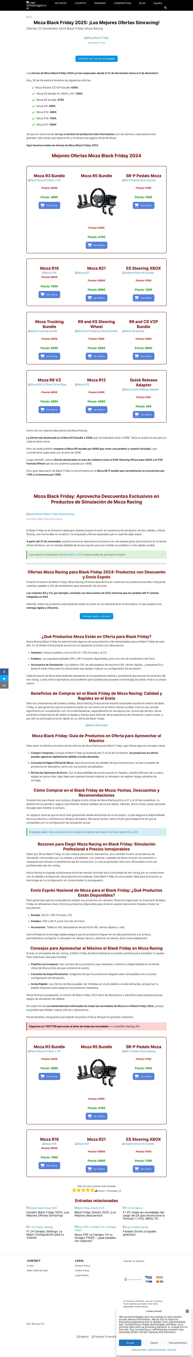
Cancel (154, 1342)
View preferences (178, 1342)
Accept (130, 1342)
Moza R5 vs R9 (72, 554)
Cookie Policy (82, 1270)
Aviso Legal (171, 1350)
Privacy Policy (82, 1265)
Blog (29, 17)
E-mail (30, 1265)
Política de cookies (139, 1350)
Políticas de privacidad (157, 1350)
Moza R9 (132, 832)
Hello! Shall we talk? (37, 1270)
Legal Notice (82, 1275)
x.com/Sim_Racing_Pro (126, 1026)
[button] (187, 1311)
